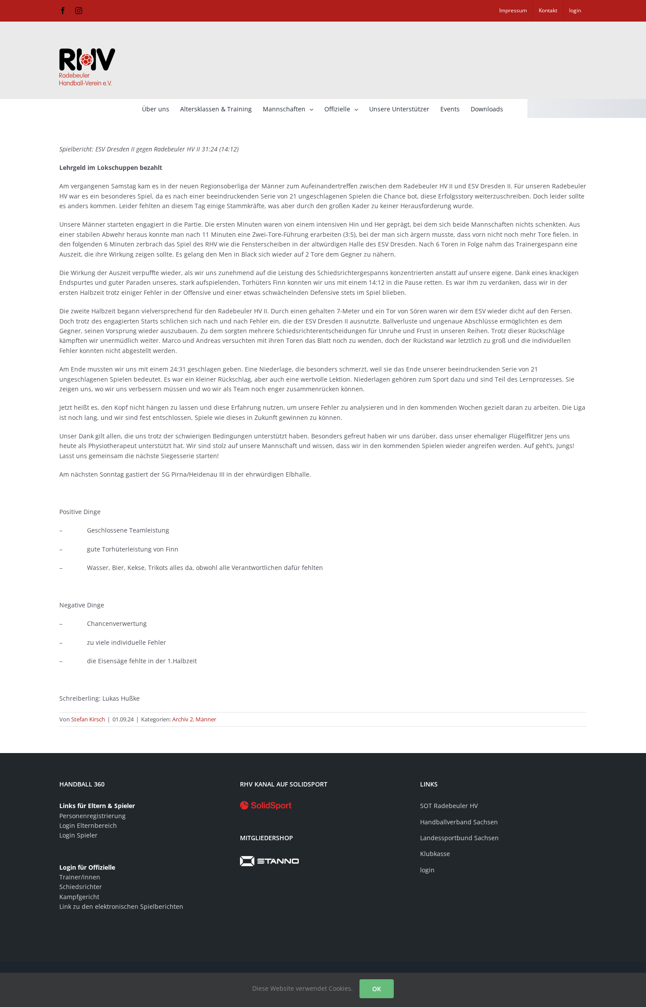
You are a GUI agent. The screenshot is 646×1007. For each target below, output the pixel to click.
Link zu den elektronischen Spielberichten (121, 906)
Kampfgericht (79, 897)
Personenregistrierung (92, 816)
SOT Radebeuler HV (449, 805)
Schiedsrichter (80, 886)
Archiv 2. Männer (194, 719)
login (427, 870)
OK (376, 989)
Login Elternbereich (88, 825)
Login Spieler (78, 835)
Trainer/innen (79, 877)
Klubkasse (435, 853)
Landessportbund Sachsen (459, 838)
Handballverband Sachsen (459, 822)
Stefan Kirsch (88, 719)
